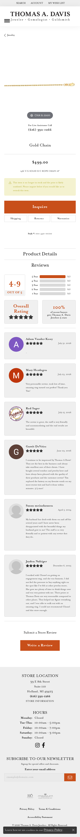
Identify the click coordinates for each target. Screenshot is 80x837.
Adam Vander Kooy (39, 339)
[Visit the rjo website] (30, 796)
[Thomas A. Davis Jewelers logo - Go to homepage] (40, 16)
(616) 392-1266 (40, 130)
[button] (20, 3)
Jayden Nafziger (36, 561)
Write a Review (40, 645)
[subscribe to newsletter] (70, 777)
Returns (39, 218)
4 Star (35, 281)
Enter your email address (40, 769)
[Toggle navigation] (7, 19)
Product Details (40, 254)
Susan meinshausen (39, 505)
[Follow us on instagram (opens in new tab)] (37, 745)
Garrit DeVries (36, 446)
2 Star (35, 289)
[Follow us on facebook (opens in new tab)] (43, 745)
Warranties (63, 218)
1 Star (35, 293)
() (68, 276)
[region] (40, 84)
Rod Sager (32, 408)
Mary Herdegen (36, 370)
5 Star (35, 276)
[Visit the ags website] (45, 796)
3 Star (35, 285)
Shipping (15, 218)
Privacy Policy (27, 809)
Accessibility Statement (40, 817)
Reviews (40, 265)
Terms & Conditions (50, 809)
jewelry (11, 35)
